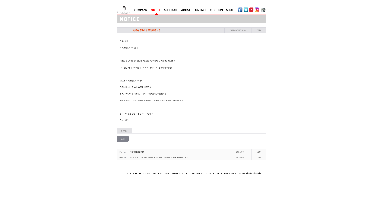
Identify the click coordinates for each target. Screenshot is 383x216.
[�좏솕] (263, 11)
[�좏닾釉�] (251, 11)
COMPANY (141, 10)
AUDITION (216, 10)
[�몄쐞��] (246, 11)
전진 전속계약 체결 (137, 152)
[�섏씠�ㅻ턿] (240, 11)
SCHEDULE (171, 10)
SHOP (229, 10)
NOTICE (156, 10)
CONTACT (200, 10)
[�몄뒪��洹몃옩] (257, 11)
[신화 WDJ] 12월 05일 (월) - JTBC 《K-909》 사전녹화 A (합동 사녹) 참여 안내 (159, 157)
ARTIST (185, 10)
